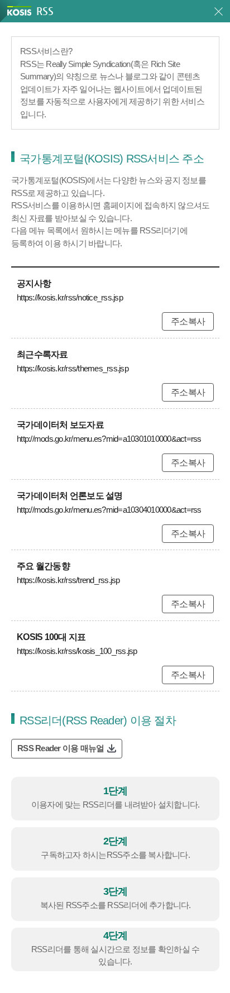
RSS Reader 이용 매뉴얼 (60, 748)
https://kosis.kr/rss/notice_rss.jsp (70, 297)
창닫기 (218, 11)
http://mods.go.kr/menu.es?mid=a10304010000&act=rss (109, 509)
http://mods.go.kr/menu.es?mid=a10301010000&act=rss (109, 438)
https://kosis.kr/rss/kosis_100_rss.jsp (77, 651)
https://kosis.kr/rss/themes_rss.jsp (72, 368)
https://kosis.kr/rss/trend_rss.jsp (68, 580)
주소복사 (188, 321)
